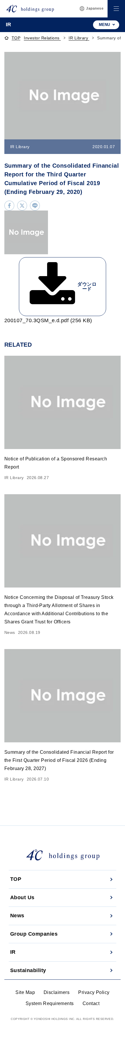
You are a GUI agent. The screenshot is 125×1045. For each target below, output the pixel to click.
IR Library (79, 38)
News (17, 915)
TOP (16, 38)
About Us (22, 897)
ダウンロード (87, 286)
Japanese (94, 8)
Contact (91, 1003)
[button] (116, 8)
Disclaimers (56, 992)
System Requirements (50, 1003)
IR (13, 952)
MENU (104, 24)
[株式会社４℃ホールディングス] (30, 8)
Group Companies (34, 934)
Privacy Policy (94, 992)
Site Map (25, 992)
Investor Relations (42, 38)
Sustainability (28, 970)
